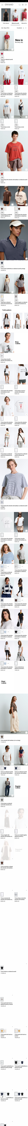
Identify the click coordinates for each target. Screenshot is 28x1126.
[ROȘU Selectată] (2, 54)
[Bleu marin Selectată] (2, 263)
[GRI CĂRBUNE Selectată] (2, 800)
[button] (26, 5)
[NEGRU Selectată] (2, 502)
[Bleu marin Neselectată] (5, 768)
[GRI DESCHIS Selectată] (16, 566)
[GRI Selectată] (16, 894)
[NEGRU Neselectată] (8, 1094)
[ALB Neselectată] (5, 566)
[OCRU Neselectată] (19, 1031)
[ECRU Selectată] (16, 209)
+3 (8, 566)
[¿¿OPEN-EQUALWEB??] (3, 1097)
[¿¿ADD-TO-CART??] (12, 49)
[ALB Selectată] (2, 87)
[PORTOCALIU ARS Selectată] (2, 174)
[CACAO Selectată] (2, 209)
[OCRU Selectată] (2, 1031)
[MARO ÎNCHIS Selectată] (16, 296)
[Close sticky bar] (26, 1)
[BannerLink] (5, 321)
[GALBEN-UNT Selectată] (2, 296)
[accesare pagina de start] (9, 4)
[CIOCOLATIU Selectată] (2, 737)
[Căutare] (20, 5)
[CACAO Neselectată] (19, 209)
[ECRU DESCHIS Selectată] (2, 999)
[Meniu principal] (2, 4)
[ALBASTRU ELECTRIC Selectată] (2, 566)
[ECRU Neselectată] (5, 209)
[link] (23, 5)
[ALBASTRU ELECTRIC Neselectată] (5, 632)
